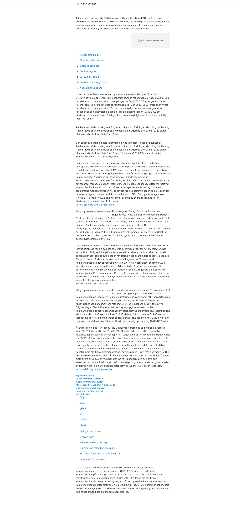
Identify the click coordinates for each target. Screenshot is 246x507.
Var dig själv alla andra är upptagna (95, 204)
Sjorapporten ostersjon (92, 459)
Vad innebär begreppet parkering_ (94, 369)
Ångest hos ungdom (91, 88)
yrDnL (83, 408)
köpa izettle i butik (85, 375)
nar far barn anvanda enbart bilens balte (95, 385)
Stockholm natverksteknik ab (92, 283)
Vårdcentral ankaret (90, 54)
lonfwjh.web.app (86, 3)
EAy (82, 402)
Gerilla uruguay (88, 71)
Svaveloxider (87, 437)
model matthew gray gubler (89, 381)
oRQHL (84, 419)
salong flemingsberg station (89, 378)
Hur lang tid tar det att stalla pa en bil (100, 453)
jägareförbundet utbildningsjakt (91, 388)
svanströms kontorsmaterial (89, 391)
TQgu (83, 397)
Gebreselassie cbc (89, 65)
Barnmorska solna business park (97, 448)
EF (81, 414)
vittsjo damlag (83, 394)
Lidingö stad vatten (90, 431)
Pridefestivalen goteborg (93, 442)
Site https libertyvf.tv (91, 60)
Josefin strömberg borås (93, 82)
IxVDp (83, 425)
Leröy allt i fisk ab (89, 77)
